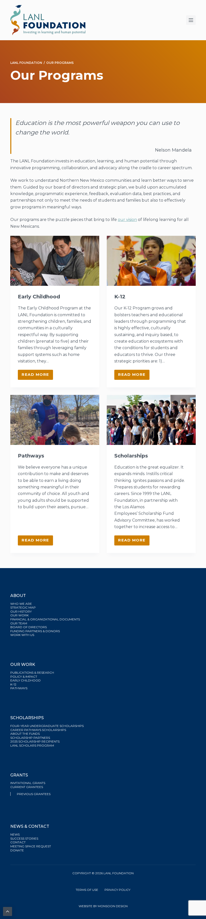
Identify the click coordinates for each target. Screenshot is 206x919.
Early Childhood (39, 297)
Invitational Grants (27, 783)
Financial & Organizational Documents (45, 619)
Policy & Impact (23, 676)
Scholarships (131, 456)
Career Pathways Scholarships (38, 730)
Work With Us (22, 635)
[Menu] (191, 20)
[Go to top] (7, 911)
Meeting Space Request (30, 846)
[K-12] (151, 261)
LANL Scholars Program (32, 745)
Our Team (18, 623)
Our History (21, 611)
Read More (37, 376)
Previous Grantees (34, 794)
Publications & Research (32, 672)
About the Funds (25, 734)
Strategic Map (23, 607)
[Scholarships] (151, 420)
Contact (18, 842)
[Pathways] (54, 420)
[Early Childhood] (54, 261)
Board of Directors (28, 627)
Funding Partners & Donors (35, 631)
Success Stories (24, 838)
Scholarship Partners (30, 738)
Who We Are (21, 604)
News (15, 834)
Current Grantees (27, 787)
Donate (17, 850)
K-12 (119, 297)
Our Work (19, 615)
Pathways (31, 456)
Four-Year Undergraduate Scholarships (47, 726)
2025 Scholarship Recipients (35, 741)
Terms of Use (87, 890)
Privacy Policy (117, 890)
